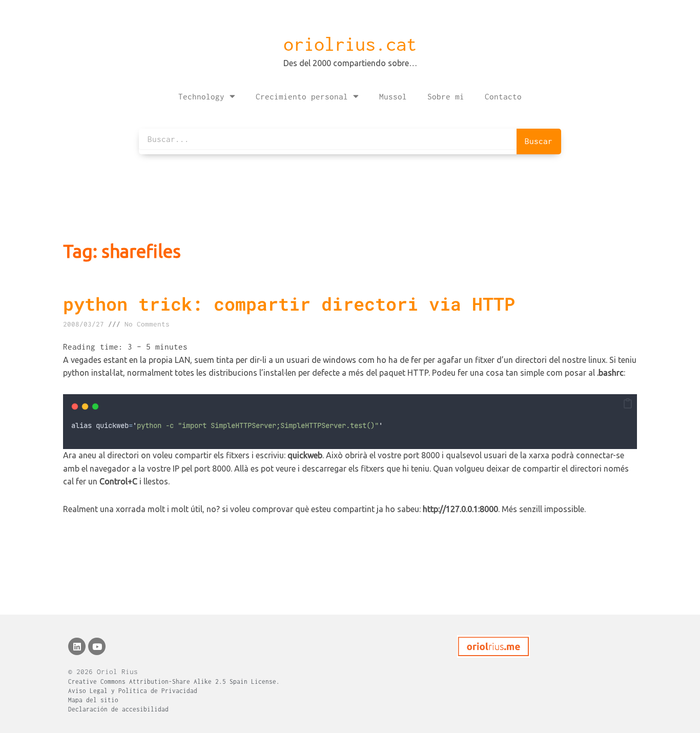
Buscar (538, 141)
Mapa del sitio (93, 700)
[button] (628, 404)
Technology (201, 96)
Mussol (393, 96)
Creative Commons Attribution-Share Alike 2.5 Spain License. (174, 681)
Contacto (503, 96)
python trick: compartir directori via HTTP (289, 303)
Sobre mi (445, 96)
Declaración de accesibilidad (118, 709)
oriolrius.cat (350, 44)
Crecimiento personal (302, 96)
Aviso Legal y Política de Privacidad (132, 690)
